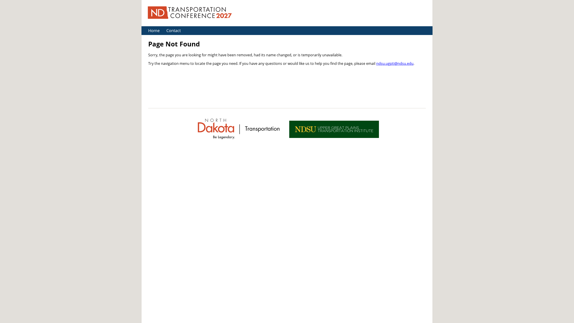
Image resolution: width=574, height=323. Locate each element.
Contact (173, 30)
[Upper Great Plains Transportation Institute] (334, 129)
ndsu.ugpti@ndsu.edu (394, 63)
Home (154, 30)
